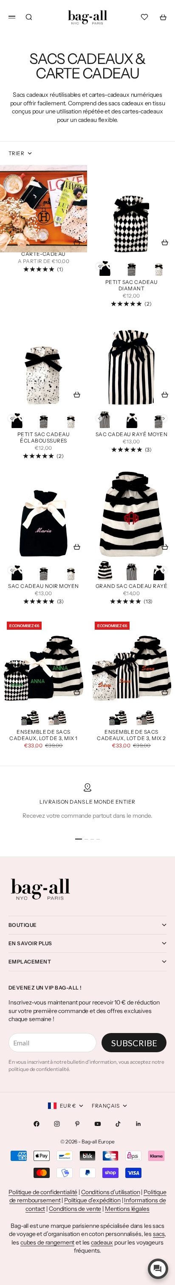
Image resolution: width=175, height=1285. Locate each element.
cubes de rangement (47, 1242)
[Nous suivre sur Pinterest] (77, 1123)
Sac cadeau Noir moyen (43, 587)
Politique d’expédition (92, 1200)
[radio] (105, 266)
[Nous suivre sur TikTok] (118, 1123)
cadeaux (102, 1242)
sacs (158, 1234)
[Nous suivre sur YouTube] (97, 1123)
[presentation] (99, 266)
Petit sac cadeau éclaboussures (43, 438)
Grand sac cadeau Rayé (131, 587)
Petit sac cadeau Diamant (131, 286)
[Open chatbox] (158, 1269)
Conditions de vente (75, 1209)
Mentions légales (127, 1209)
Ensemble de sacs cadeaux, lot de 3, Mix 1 (43, 735)
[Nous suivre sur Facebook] (36, 1123)
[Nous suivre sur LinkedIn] (138, 1123)
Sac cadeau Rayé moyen (131, 434)
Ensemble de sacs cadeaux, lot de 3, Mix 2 (131, 735)
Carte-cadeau (43, 254)
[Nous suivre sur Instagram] (57, 1123)
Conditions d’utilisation (110, 1192)
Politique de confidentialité (42, 1192)
